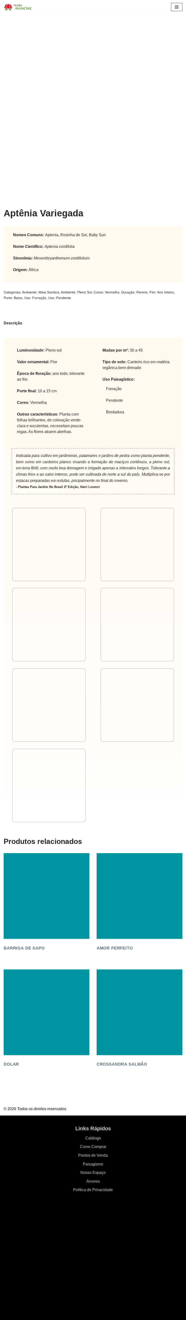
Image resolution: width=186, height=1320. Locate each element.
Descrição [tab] (13, 323)
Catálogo (93, 1138)
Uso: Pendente (59, 298)
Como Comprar (93, 1147)
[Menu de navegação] (176, 7)
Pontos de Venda (93, 1155)
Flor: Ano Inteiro (161, 292)
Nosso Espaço (93, 1173)
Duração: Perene (134, 292)
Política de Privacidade (93, 1190)
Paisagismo (93, 1164)
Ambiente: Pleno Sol (76, 292)
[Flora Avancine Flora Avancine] (18, 7)
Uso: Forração (35, 298)
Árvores (93, 1181)
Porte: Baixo (13, 298)
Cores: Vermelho (106, 292)
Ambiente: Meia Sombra (40, 292)
